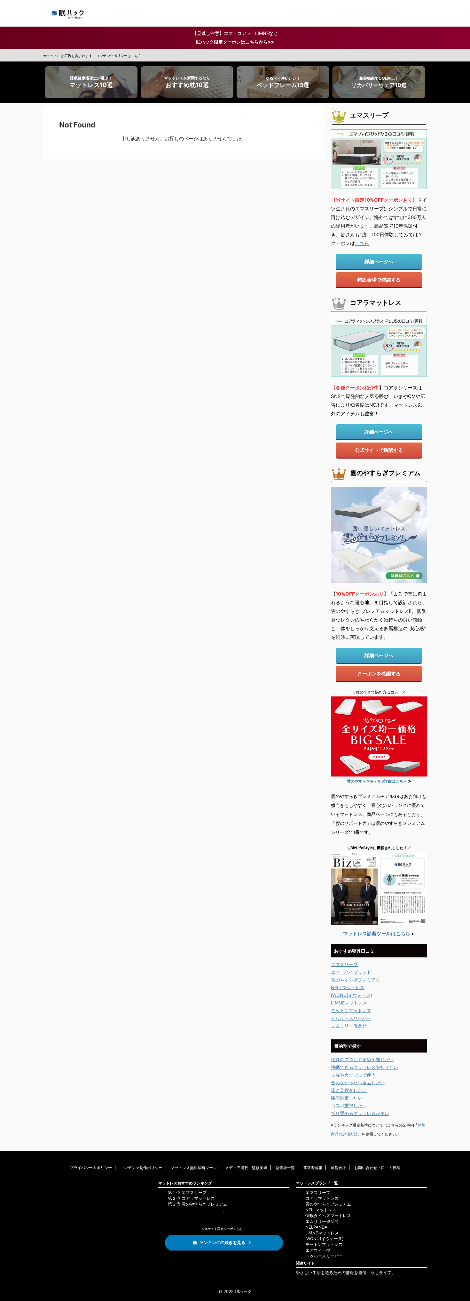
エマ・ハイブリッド (351, 972)
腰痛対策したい (346, 1098)
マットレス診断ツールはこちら (376, 934)
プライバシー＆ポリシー (91, 1167)
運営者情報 (312, 1167)
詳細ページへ (378, 261)
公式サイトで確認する (379, 450)
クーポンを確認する (379, 674)
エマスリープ (344, 964)
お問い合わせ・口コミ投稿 (377, 1167)
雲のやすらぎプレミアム (355, 979)
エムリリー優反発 (349, 1026)
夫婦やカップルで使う (353, 1074)
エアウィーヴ (317, 1250)
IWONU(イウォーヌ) (351, 995)
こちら (362, 243)
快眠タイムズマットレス (328, 1215)
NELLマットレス (347, 987)
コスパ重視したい (349, 1105)
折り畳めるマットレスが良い (360, 1113)
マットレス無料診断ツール (194, 1167)
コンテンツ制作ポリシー (141, 1167)
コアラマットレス (322, 1198)
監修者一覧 (285, 1167)
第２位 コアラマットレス (191, 1198)
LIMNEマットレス (349, 1002)
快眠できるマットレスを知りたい (364, 1067)
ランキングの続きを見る (222, 1242)
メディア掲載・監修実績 (246, 1167)
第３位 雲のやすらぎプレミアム (197, 1204)
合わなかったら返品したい (358, 1082)
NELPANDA (316, 1227)
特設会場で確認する (379, 280)
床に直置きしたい (349, 1090)
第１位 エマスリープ (187, 1192)
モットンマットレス (351, 1010)
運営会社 (338, 1167)
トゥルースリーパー (351, 1018)
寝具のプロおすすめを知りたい (362, 1059)
